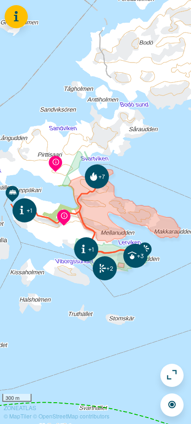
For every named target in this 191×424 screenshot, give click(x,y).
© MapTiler (18, 416)
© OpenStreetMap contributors (71, 416)
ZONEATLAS (20, 407)
